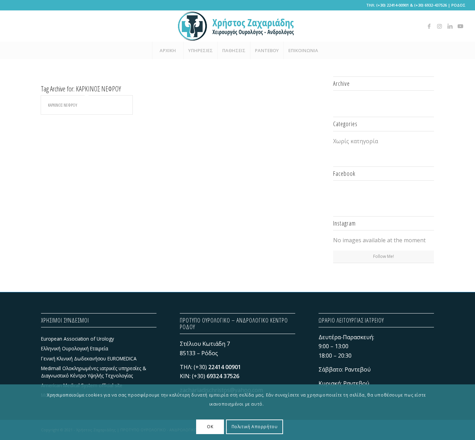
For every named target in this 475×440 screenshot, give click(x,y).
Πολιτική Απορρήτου (255, 426)
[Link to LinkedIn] (450, 26)
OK (210, 426)
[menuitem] (167, 50)
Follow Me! (383, 256)
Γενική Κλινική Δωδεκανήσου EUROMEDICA (89, 358)
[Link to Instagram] (439, 26)
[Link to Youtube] (460, 26)
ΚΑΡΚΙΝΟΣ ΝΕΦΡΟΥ (62, 105)
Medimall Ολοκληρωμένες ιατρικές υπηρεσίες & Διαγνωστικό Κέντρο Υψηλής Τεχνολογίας (93, 371)
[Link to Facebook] (429, 26)
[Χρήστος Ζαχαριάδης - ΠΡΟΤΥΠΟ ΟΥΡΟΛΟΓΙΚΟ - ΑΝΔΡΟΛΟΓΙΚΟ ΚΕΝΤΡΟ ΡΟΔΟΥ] (237, 26)
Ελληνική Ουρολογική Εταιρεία (74, 348)
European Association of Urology (77, 338)
